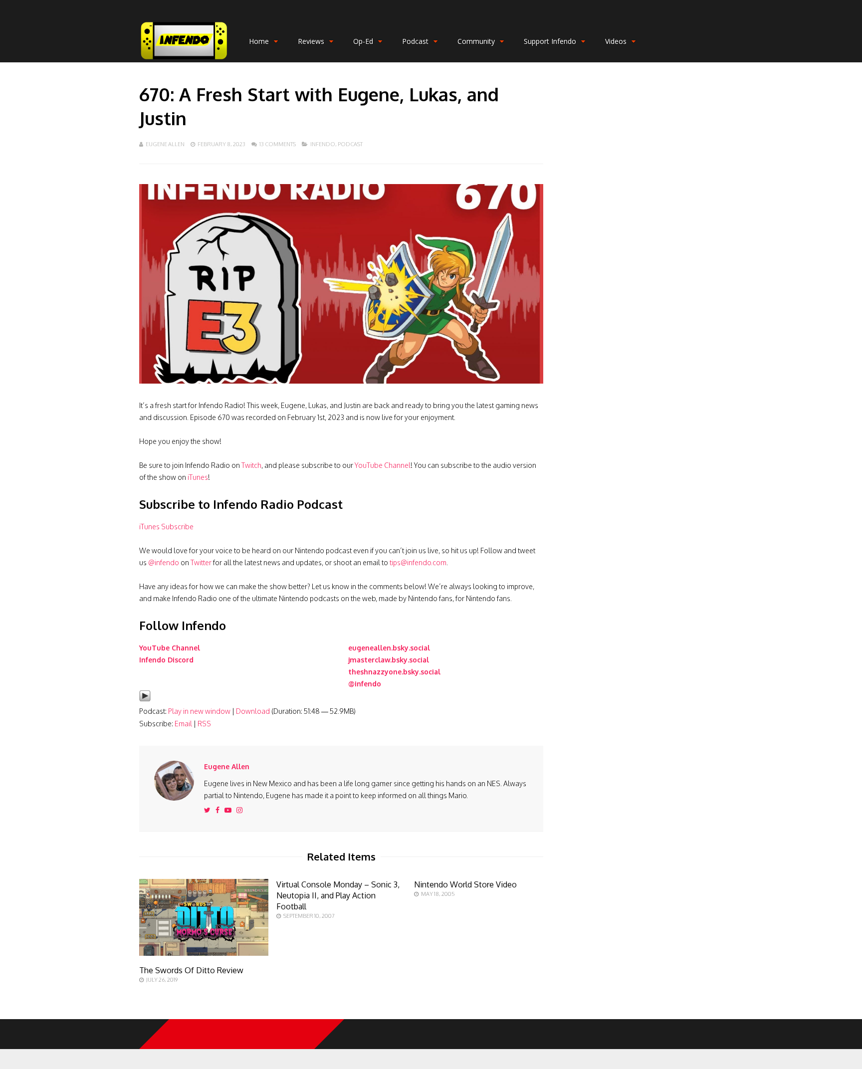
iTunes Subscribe (166, 526)
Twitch (251, 465)
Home (259, 41)
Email (183, 723)
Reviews (311, 41)
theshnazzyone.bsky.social (394, 671)
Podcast (415, 41)
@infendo (163, 562)
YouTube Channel (383, 465)
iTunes (198, 477)
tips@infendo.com (418, 562)
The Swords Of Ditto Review (191, 970)
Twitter (201, 562)
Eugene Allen (165, 144)
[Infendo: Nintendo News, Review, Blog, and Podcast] (184, 60)
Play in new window (199, 711)
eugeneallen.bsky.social (389, 647)
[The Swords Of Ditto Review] (203, 953)
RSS (204, 723)
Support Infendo (550, 41)
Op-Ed (363, 41)
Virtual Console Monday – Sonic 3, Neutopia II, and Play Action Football (338, 895)
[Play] (145, 699)
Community (476, 41)
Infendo (322, 144)
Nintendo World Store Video (465, 884)
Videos (616, 41)
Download (253, 711)
